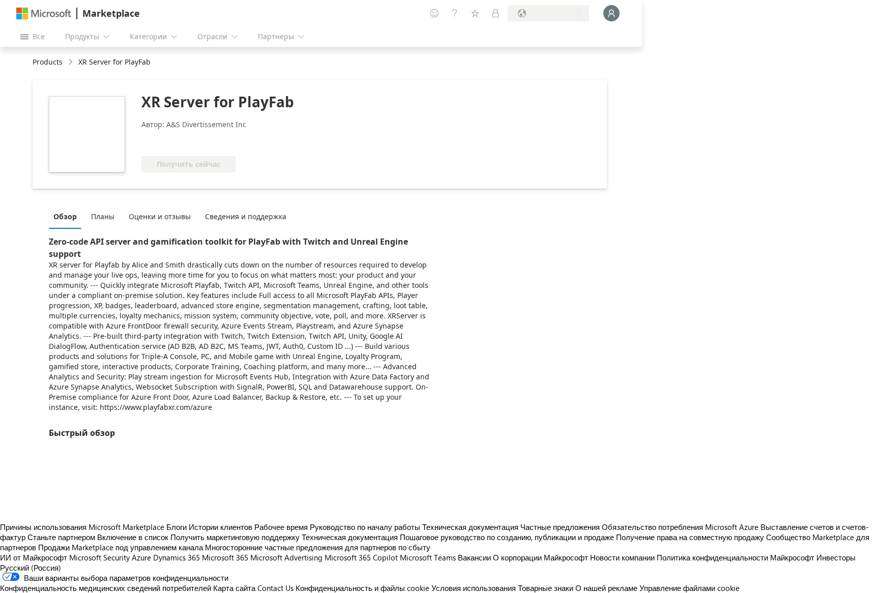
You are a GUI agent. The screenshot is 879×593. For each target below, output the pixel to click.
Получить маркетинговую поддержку (235, 537)
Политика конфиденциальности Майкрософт (735, 557)
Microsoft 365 (225, 557)
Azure (141, 557)
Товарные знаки (545, 588)
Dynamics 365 (176, 557)
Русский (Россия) (30, 567)
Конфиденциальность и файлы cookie (362, 588)
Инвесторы (836, 557)
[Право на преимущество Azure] (182, 141)
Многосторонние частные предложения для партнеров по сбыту (317, 547)
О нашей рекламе (606, 588)
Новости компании (622, 557)
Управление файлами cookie (689, 588)
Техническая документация (470, 527)
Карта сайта (234, 588)
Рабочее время (281, 527)
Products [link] (48, 62)
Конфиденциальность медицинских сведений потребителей (105, 588)
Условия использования (473, 588)
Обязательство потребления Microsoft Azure (681, 527)
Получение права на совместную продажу (690, 537)
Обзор (65, 216)
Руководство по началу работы (365, 527)
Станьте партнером (61, 537)
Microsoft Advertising (286, 557)
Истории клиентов (220, 527)
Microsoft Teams (428, 557)
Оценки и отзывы (160, 216)
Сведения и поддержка (245, 216)
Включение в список (132, 537)
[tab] (67, 216)
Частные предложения (560, 527)
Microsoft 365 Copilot (361, 557)
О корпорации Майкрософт (540, 557)
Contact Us (275, 588)
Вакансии (474, 557)
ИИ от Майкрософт (33, 557)
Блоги (176, 527)
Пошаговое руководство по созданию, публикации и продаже (507, 537)
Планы (102, 216)
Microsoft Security (99, 557)
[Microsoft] (43, 13)
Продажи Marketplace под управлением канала (120, 547)
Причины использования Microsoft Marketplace (82, 527)
